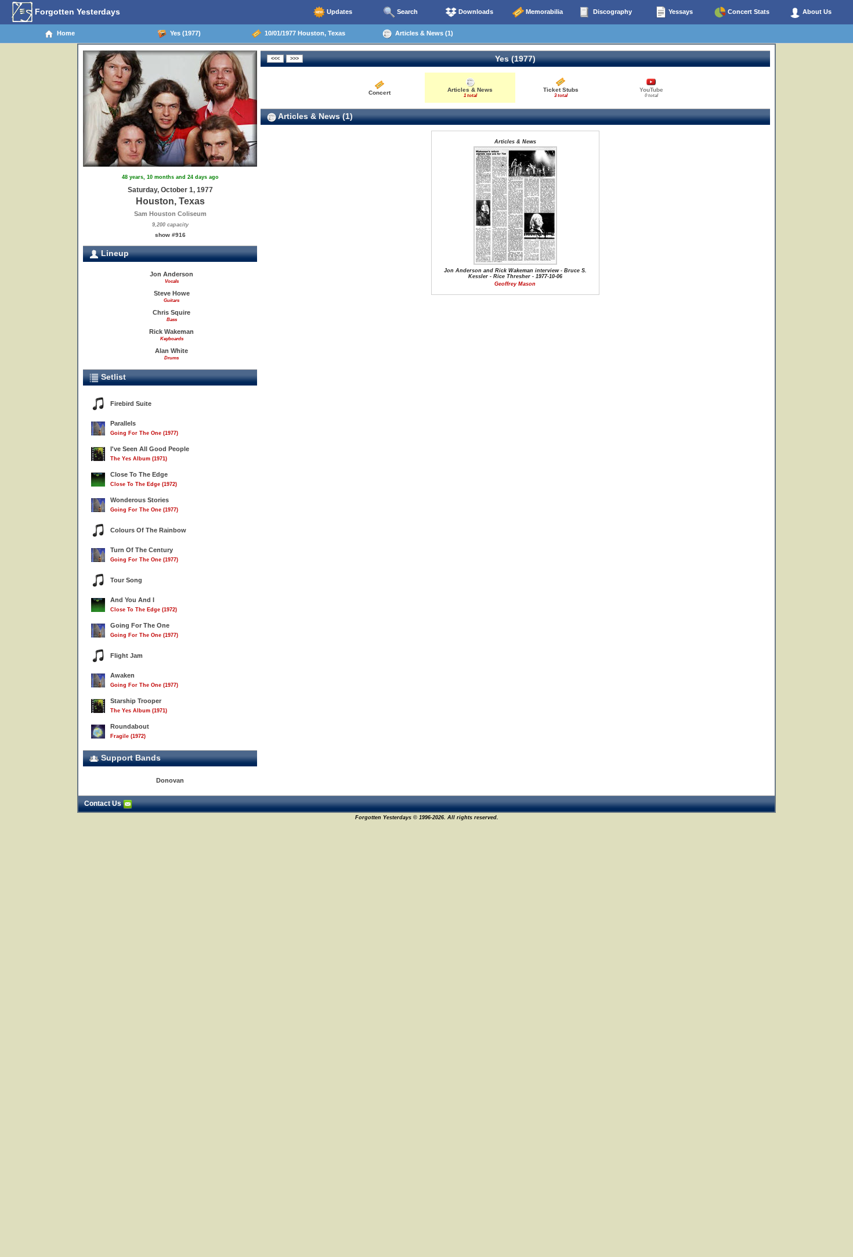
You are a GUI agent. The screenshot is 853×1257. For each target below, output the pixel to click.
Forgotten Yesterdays (76, 11)
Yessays (680, 11)
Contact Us (103, 803)
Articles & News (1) (422, 33)
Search (406, 11)
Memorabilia (543, 11)
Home (64, 33)
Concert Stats (747, 11)
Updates (338, 11)
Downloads (475, 11)
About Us (816, 11)
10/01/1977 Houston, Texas (303, 33)
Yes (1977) (184, 33)
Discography (611, 11)
